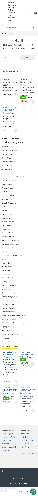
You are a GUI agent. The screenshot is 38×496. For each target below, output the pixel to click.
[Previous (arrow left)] (2, 491)
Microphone (6, 225)
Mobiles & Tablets (8, 195)
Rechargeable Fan (8, 76)
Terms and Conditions (28, 453)
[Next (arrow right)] (6, 491)
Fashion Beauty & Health (10, 255)
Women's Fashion (8, 293)
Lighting (4, 327)
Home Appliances (8, 312)
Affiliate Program (7, 434)
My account (25, 434)
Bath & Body (6, 259)
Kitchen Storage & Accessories (12, 323)
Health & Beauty (7, 263)
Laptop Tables (7, 184)
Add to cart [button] (16, 381)
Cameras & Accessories (10, 244)
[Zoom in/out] (2, 488)
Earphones (5, 207)
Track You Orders (27, 440)
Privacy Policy (25, 450)
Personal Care (7, 278)
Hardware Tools (7, 308)
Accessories (6, 199)
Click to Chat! (23, 492)
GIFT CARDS (25, 444)
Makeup (4, 282)
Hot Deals (5, 330)
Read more (16, 94)
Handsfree (5, 214)
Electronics (23, 76)
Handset (4, 210)
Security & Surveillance (10, 240)
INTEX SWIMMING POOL (10, 334)
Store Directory (26, 447)
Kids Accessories (8, 162)
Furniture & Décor (8, 107)
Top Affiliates (6, 450)
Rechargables (6, 233)
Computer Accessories (9, 180)
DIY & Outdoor (7, 300)
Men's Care (6, 270)
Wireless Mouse (7, 188)
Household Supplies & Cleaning (12, 315)
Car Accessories (7, 154)
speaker (4, 173)
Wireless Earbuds (8, 222)
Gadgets (5, 192)
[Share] (10, 488)
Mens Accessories (8, 285)
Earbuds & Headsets (9, 203)
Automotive (6, 147)
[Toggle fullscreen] (6, 488)
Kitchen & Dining (7, 319)
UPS (3, 251)
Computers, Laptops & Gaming (12, 177)
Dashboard (5, 444)
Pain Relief (5, 274)
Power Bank (6, 229)
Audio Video (6, 169)
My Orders (24, 437)
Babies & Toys (7, 158)
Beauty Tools (6, 267)
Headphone (6, 218)
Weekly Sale (6, 338)
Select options (32, 364)
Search (33, 27)
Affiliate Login (6, 440)
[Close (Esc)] (14, 488)
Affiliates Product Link (9, 447)
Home (4, 33)
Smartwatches (6, 248)
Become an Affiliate (8, 437)
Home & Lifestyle (7, 297)
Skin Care (5, 289)
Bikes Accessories (8, 150)
